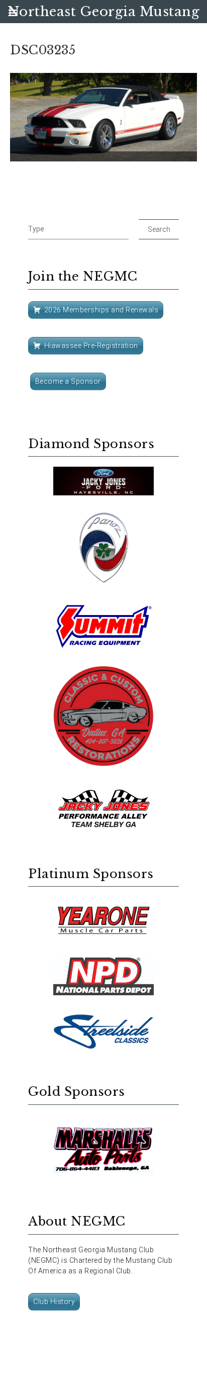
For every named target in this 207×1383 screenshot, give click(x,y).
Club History (54, 1302)
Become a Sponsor (68, 381)
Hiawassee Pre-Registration (91, 345)
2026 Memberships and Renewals (101, 310)
